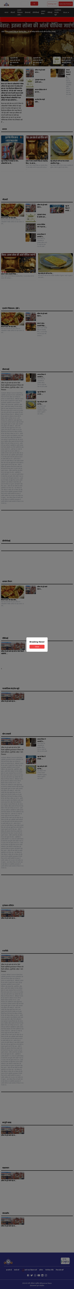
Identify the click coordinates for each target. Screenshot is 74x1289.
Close (37, 647)
